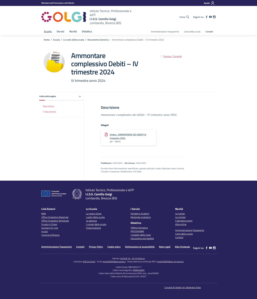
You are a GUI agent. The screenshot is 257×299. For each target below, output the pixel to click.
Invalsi (44, 231)
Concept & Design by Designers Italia (182, 287)
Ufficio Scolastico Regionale (54, 217)
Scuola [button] (48, 31)
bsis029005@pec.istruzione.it (170, 261)
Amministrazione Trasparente (165, 31)
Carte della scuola (192, 31)
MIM (43, 213)
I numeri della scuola (96, 224)
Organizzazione (93, 228)
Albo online (180, 224)
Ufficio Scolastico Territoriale (55, 221)
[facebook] (206, 17)
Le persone (91, 221)
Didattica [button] (87, 31)
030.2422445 (89, 261)
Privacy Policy (96, 246)
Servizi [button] (60, 31)
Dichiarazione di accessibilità (140, 246)
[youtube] (210, 17)
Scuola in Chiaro (49, 224)
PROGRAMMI (137, 231)
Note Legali (164, 246)
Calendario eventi (183, 221)
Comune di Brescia (50, 235)
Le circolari (180, 217)
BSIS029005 (139, 270)
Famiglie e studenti (140, 213)
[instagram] (214, 17)
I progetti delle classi (141, 235)
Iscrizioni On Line (49, 228)
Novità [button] (73, 31)
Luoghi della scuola (95, 217)
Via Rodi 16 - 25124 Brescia (132, 258)
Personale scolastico (141, 217)
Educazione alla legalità (142, 238)
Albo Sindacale (182, 246)
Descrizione (48, 106)
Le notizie (180, 213)
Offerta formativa (139, 227)
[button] (61, 96)
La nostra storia (93, 213)
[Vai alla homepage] (63, 17)
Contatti (209, 31)
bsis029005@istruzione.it (114, 261)
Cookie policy (114, 246)
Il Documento (49, 111)
